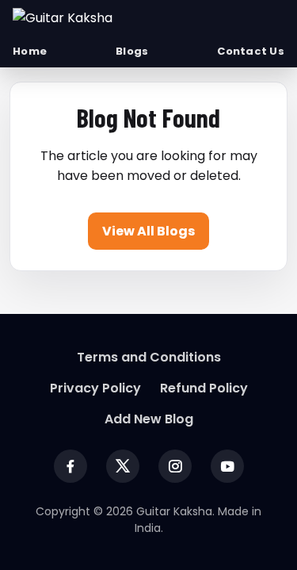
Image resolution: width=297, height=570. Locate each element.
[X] (122, 466)
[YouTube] (227, 466)
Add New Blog (149, 419)
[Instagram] (175, 466)
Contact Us (250, 51)
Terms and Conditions (149, 357)
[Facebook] (70, 466)
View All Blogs (148, 231)
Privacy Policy (95, 388)
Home (30, 51)
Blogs (132, 51)
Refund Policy (204, 388)
